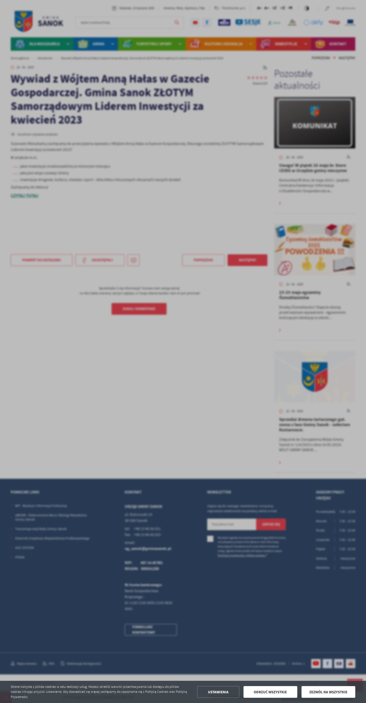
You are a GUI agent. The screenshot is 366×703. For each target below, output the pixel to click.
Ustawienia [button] (218, 692)
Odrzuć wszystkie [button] (270, 692)
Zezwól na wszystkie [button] (328, 692)
